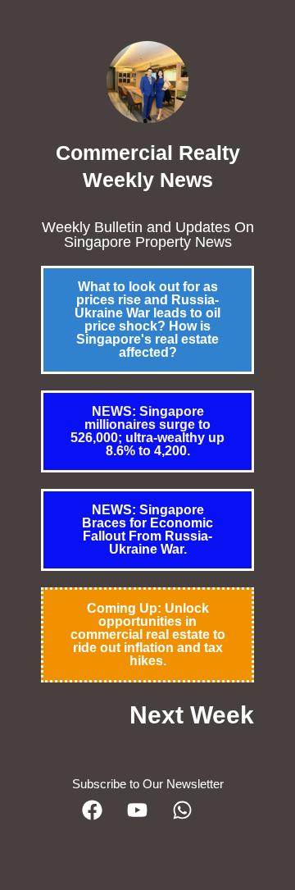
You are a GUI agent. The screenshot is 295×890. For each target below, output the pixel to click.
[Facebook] (102, 820)
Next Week (191, 714)
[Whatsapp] (192, 820)
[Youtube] (147, 820)
